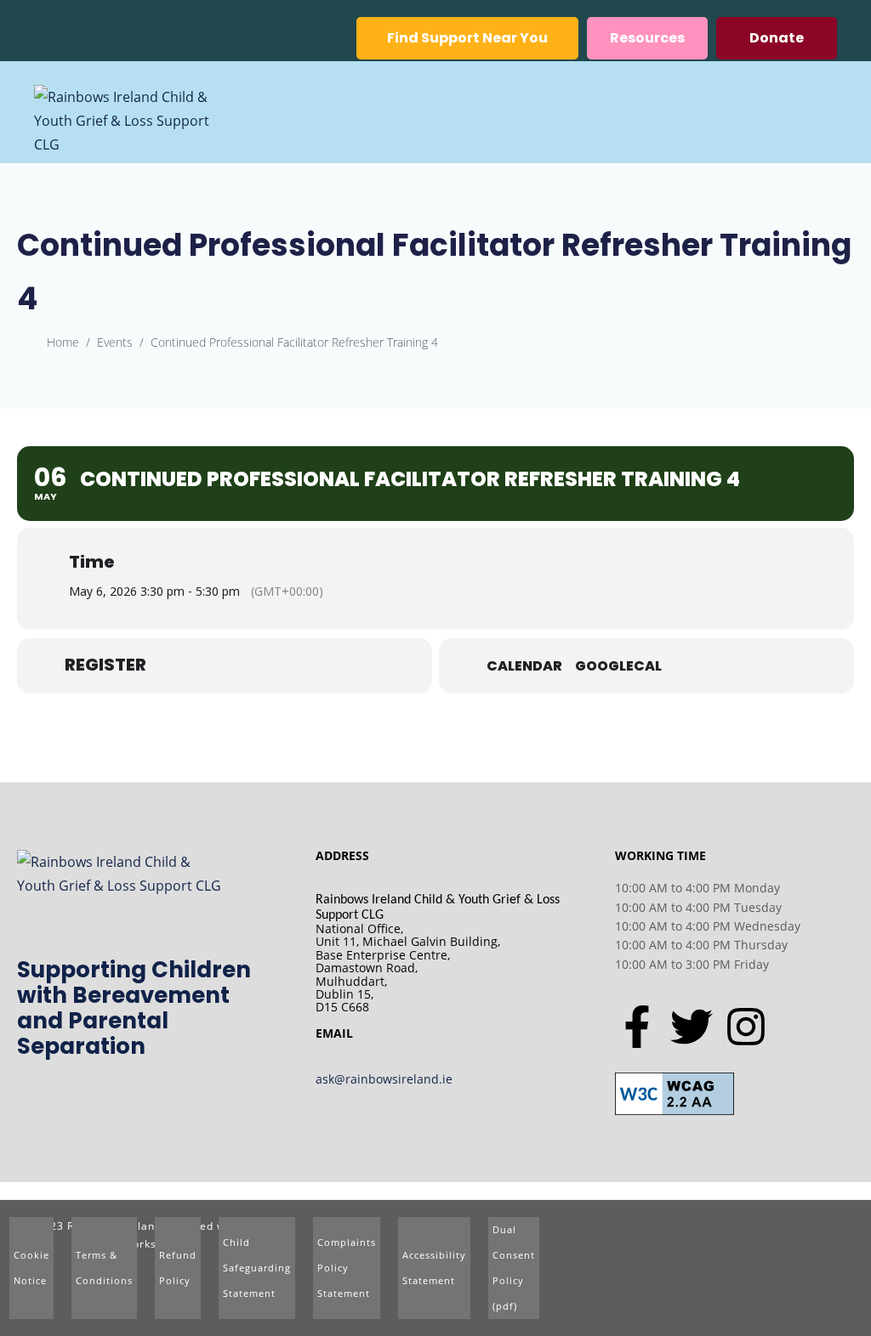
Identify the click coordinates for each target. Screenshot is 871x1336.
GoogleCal (618, 666)
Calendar (524, 666)
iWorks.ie (144, 1244)
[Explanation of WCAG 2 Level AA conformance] (674, 1092)
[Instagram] (746, 1027)
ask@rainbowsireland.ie (384, 1079)
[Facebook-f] (637, 1027)
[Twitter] (691, 1027)
